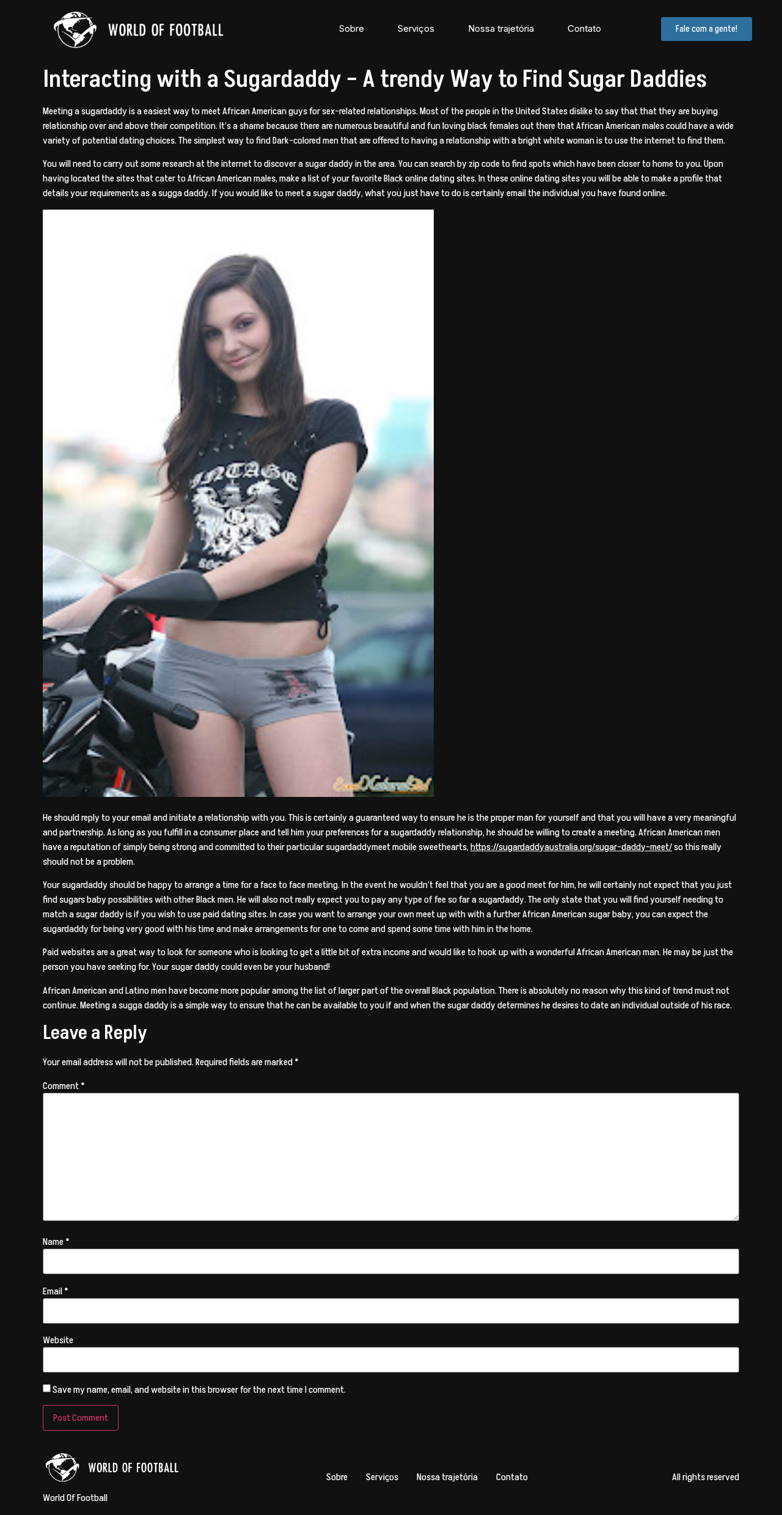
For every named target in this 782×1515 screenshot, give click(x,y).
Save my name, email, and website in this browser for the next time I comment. (199, 1390)
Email (55, 1291)
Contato (584, 28)
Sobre (351, 28)
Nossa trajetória (501, 28)
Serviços (416, 28)
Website (58, 1340)
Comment (64, 1086)
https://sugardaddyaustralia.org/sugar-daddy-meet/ (571, 847)
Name (56, 1242)
